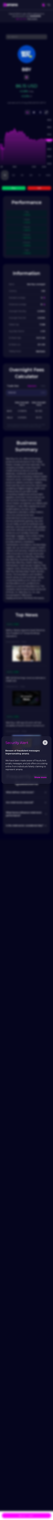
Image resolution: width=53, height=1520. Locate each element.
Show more (40, 777)
